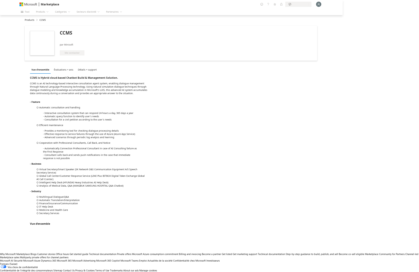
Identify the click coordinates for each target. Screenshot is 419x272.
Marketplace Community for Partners (385, 254)
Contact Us (69, 270)
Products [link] (29, 19)
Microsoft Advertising (84, 260)
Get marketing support (245, 254)
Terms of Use (102, 270)
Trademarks (116, 270)
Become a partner (211, 254)
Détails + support (87, 69)
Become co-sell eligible (351, 254)
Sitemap (57, 270)
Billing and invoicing (190, 254)
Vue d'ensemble (40, 69)
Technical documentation (102, 254)
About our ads (131, 270)
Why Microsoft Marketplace (15, 254)
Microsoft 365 (64, 260)
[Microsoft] (28, 4)
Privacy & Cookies (85, 270)
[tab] (41, 69)
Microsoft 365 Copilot (108, 260)
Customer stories (46, 254)
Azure (37, 260)
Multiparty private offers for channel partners (44, 257)
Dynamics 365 (48, 260)
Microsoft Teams (129, 260)
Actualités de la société (160, 260)
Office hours (62, 254)
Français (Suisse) (9, 263)
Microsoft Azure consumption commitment (155, 254)
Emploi (143, 260)
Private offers (124, 254)
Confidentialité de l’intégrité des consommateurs (26, 270)
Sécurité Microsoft (24, 260)
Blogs (33, 254)
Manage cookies (148, 270)
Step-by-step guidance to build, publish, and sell (312, 254)
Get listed (227, 254)
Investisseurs (213, 260)
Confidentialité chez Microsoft (189, 260)
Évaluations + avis (63, 69)
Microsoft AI (6, 260)
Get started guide (79, 254)
